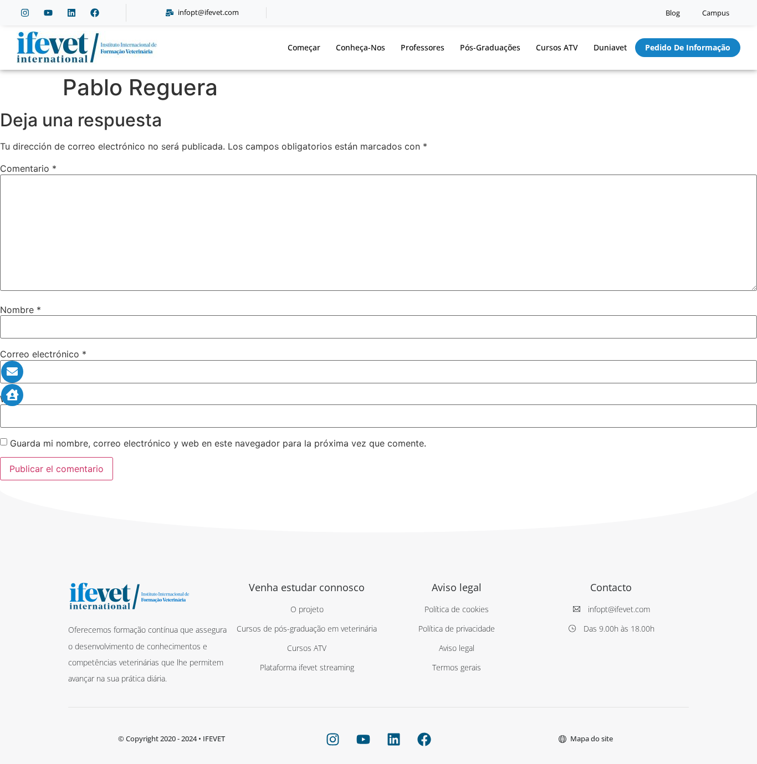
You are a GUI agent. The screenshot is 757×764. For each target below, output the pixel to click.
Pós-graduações (490, 47)
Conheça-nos (360, 47)
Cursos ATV (557, 47)
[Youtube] (48, 13)
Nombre (20, 309)
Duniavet (610, 47)
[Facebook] (95, 13)
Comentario (28, 168)
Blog (673, 13)
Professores (422, 47)
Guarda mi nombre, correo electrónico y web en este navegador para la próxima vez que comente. (218, 443)
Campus (715, 13)
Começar (304, 47)
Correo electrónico (43, 354)
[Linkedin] (71, 13)
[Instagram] (25, 13)
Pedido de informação (687, 47)
